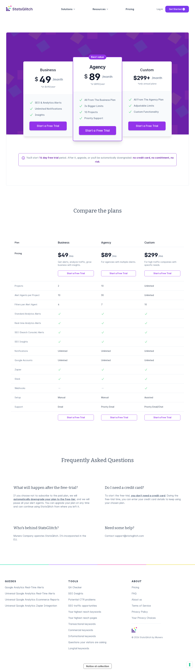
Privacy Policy (140, 611)
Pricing (130, 9)
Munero (159, 637)
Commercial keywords (80, 630)
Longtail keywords (78, 648)
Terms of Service (141, 605)
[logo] (134, 629)
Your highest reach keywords (84, 611)
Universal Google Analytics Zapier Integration (31, 605)
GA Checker (75, 587)
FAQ (134, 593)
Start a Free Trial (48, 125)
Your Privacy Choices (144, 617)
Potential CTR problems (82, 599)
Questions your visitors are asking (87, 642)
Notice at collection (97, 666)
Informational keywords (82, 636)
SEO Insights (75, 593)
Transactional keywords (82, 623)
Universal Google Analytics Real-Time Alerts (30, 593)
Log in (160, 9)
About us (137, 599)
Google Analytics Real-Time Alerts (24, 587)
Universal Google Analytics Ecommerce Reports (32, 599)
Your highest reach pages (82, 617)
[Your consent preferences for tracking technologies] (190, 665)
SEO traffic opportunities (82, 605)
